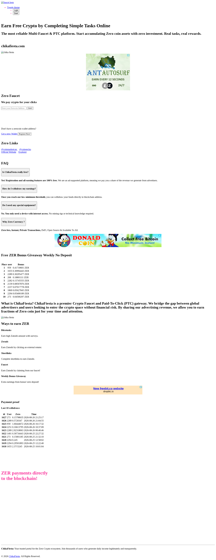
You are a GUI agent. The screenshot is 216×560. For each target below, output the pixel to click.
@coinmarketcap (9, 149)
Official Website (8, 152)
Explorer (23, 152)
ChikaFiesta (14, 556)
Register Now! (24, 134)
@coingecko (25, 149)
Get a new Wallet (15, 134)
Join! (30, 108)
